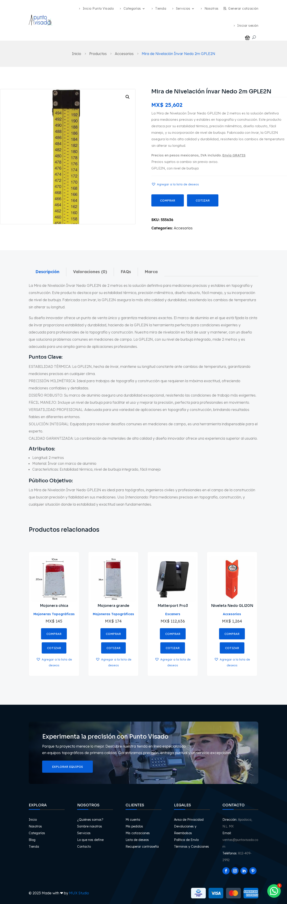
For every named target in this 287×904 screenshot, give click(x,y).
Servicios (183, 9)
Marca (151, 271)
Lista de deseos (137, 840)
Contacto (84, 847)
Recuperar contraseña (142, 847)
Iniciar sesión (247, 26)
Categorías (132, 9)
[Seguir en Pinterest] (253, 870)
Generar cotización (243, 9)
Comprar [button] (53, 634)
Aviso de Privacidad (189, 820)
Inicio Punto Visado (98, 9)
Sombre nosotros (89, 826)
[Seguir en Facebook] (226, 870)
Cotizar (203, 200)
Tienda (160, 9)
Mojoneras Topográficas (54, 614)
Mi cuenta (133, 820)
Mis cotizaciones (138, 833)
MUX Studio (79, 893)
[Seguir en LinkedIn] (244, 870)
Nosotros (211, 9)
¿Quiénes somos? (90, 820)
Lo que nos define (90, 840)
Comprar (167, 200)
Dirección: (229, 820)
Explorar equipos (67, 766)
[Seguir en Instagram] (235, 870)
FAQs (126, 271)
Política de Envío (186, 840)
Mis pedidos (134, 826)
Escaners (172, 614)
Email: (226, 833)
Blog (32, 840)
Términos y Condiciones (191, 847)
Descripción (47, 271)
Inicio (33, 820)
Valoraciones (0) (90, 271)
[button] (128, 97)
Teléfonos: (229, 853)
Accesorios (183, 228)
